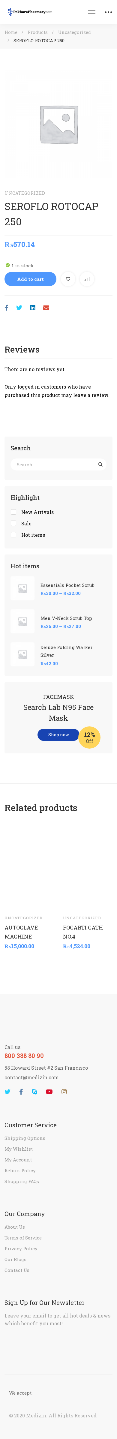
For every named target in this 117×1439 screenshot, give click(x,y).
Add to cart (30, 279)
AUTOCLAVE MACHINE (21, 932)
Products (38, 32)
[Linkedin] (33, 307)
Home (10, 32)
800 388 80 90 (24, 1055)
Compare (87, 279)
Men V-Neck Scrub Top (66, 618)
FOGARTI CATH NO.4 (83, 932)
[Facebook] (6, 307)
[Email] (46, 307)
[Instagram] (64, 1091)
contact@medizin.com (31, 1077)
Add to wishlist (68, 279)
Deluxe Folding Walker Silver (66, 651)
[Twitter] (19, 307)
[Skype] (34, 1091)
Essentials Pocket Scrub (67, 585)
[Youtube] (49, 1091)
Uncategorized (74, 32)
